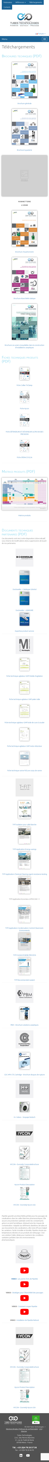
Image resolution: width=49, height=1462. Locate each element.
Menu (4, 39)
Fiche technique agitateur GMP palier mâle (24, 699)
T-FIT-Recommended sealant (24, 980)
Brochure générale (25, 103)
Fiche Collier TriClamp (24, 385)
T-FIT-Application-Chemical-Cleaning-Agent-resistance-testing (24, 874)
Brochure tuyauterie (24, 150)
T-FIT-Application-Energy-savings (24, 849)
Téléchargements (35, 2)
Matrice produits (24, 515)
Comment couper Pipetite (27, 1306)
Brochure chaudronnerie (24, 252)
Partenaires (8, 2)
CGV (40, 1429)
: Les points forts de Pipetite (24, 1279)
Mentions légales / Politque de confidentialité (22, 1429)
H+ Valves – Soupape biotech (24, 1117)
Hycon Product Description (25, 1185)
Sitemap (24, 1431)
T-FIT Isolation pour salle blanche (24, 825)
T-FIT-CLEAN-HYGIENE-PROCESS (24, 955)
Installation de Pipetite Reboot (28, 1320)
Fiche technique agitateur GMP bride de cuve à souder (24, 723)
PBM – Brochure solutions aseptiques (25, 1025)
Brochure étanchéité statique (24, 298)
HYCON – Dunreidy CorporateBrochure (24, 1164)
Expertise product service (24, 631)
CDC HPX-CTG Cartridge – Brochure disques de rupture (24, 1075)
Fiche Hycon (24, 408)
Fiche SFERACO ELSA (24, 457)
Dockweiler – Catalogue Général (24, 589)
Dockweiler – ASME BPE (24, 610)
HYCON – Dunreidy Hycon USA (24, 1205)
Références (20, 2)
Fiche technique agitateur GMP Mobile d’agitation (24, 676)
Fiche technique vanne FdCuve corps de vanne (24, 771)
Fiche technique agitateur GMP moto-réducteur (24, 746)
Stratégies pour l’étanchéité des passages (27, 1293)
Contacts (7, 7)
